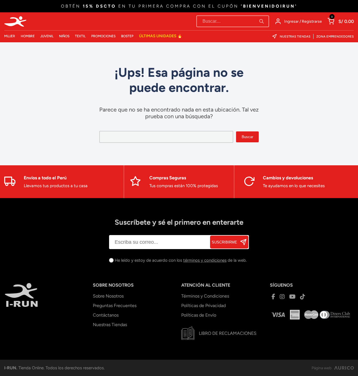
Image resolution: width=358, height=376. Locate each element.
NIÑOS (64, 36)
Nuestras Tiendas (295, 36)
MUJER (9, 36)
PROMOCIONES (103, 36)
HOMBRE (28, 36)
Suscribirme (224, 242)
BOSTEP (127, 36)
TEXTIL (80, 36)
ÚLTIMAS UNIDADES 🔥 (160, 36)
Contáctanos (106, 315)
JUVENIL (46, 36)
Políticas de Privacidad (203, 305)
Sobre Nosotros (108, 296)
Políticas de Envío (198, 315)
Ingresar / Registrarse (303, 21)
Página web (321, 368)
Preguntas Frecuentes (114, 305)
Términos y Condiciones (205, 296)
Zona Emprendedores (335, 36)
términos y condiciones (205, 260)
